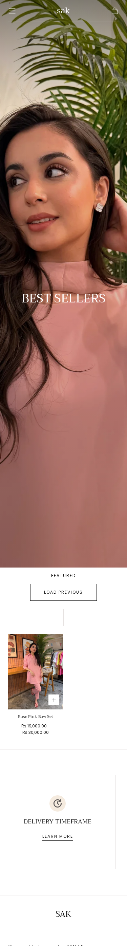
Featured (63, 575)
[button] (12, 11)
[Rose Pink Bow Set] (35, 671)
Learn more (57, 836)
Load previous (63, 592)
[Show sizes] (53, 699)
